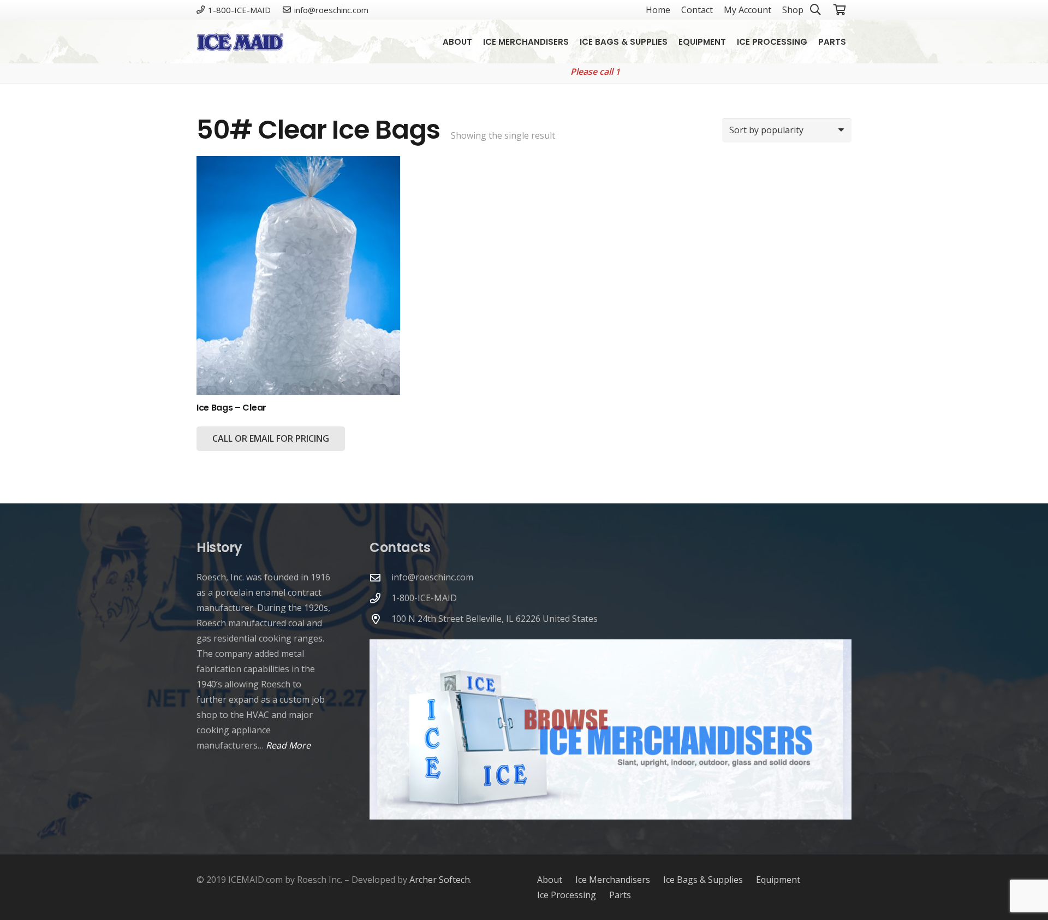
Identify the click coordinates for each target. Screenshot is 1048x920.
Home (658, 10)
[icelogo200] (239, 41)
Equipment (778, 880)
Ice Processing (566, 895)
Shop (792, 10)
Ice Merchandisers (612, 880)
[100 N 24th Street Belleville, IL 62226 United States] (380, 619)
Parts (620, 895)
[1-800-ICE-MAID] (380, 598)
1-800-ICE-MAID (424, 598)
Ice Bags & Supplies (703, 880)
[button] (853, 41)
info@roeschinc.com (432, 577)
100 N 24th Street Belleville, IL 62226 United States (494, 619)
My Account (747, 10)
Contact (697, 10)
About (549, 880)
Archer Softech (439, 880)
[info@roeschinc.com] (380, 577)
